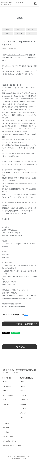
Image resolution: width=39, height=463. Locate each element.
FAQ (21, 417)
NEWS (5, 382)
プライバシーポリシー (10, 441)
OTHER (31, 33)
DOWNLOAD (24, 400)
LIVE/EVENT (31, 30)
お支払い (6, 432)
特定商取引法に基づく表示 (12, 445)
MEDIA (7, 33)
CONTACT (6, 404)
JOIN (22, 382)
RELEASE (19, 30)
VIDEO (22, 391)
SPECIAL (23, 404)
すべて (7, 30)
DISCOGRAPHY (8, 395)
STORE (23, 413)
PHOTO (23, 395)
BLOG (5, 400)
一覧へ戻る (19, 346)
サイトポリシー (8, 436)
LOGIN (22, 386)
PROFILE (6, 391)
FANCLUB (19, 33)
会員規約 (6, 428)
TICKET (23, 409)
